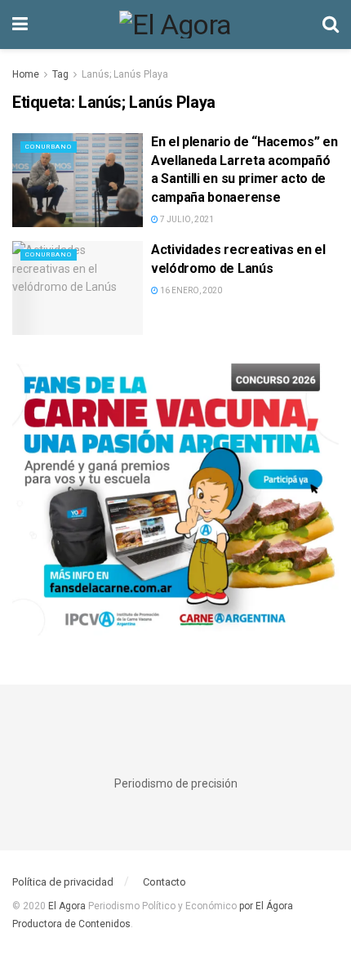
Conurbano (48, 146)
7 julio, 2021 (186, 219)
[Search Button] (330, 24)
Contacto (164, 882)
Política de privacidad (62, 882)
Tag (60, 74)
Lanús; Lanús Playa (125, 74)
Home (25, 74)
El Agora (68, 906)
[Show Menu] (20, 24)
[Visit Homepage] (175, 24)
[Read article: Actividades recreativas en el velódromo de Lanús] (77, 287)
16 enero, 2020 (190, 290)
